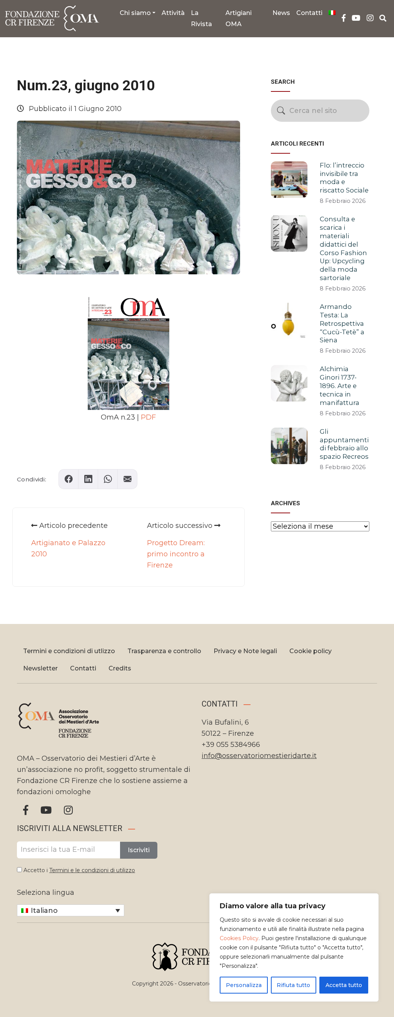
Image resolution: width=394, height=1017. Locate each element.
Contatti (309, 13)
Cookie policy (310, 651)
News (281, 13)
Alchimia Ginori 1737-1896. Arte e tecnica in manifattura (339, 385)
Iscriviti (139, 850)
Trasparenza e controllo (164, 651)
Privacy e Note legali (245, 651)
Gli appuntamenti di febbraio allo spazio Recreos (344, 444)
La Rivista (201, 18)
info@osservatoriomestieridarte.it (259, 756)
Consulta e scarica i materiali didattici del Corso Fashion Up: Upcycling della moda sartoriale (343, 248)
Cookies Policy (239, 938)
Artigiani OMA (238, 18)
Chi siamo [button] (135, 13)
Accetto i (78, 870)
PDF (148, 417)
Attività (173, 13)
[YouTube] (356, 18)
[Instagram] (370, 18)
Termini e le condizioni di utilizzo (92, 870)
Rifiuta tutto (293, 985)
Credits (120, 668)
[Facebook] (344, 18)
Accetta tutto (344, 985)
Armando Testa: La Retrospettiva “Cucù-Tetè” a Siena (342, 323)
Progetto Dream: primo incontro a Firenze (176, 554)
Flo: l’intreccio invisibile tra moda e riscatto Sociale (344, 177)
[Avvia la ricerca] (281, 110)
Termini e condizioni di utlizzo (69, 651)
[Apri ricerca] (383, 18)
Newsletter (40, 668)
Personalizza (244, 985)
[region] (294, 947)
